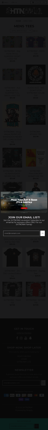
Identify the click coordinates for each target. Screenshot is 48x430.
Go (43, 233)
